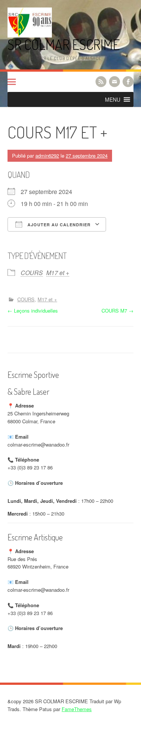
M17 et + (57, 272)
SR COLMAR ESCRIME (64, 44)
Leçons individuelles (33, 310)
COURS (32, 272)
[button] (112, 99)
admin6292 (47, 155)
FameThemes (77, 709)
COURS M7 (117, 310)
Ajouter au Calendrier (58, 224)
